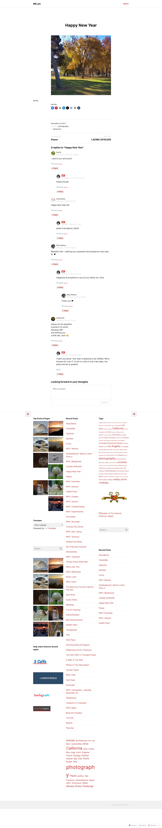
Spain (91, 780)
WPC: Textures (72, 537)
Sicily (105, 474)
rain (107, 465)
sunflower (111, 476)
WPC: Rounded (73, 522)
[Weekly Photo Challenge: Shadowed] (40, 429)
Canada (126, 429)
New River (70, 595)
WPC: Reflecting (73, 572)
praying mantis (102, 465)
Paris (115, 455)
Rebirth (69, 723)
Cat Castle (70, 517)
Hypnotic (70, 434)
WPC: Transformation (75, 507)
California (74, 748)
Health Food (71, 491)
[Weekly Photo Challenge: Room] (40, 488)
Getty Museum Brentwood (110, 440)
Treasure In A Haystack (76, 703)
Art (89, 740)
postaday (122, 462)
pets (126, 455)
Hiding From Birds (74, 542)
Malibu (125, 449)
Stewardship (71, 552)
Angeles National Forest (105, 422)
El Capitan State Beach (109, 437)
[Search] (60, 548)
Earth (78, 752)
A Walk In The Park (74, 660)
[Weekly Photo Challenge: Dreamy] (55, 444)
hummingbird (121, 440)
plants (107, 462)
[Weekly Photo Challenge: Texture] (55, 629)
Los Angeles (113, 446)
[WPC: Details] (40, 460)
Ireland (69, 758)
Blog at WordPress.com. (120, 805)
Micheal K (57, 129)
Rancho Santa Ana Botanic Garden (118, 465)
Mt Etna (116, 452)
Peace (54, 139)
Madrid (121, 449)
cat (106, 432)
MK (63, 175)
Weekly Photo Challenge (79, 786)
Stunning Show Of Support (78, 645)
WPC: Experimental (74, 512)
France (69, 755)
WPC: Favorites (73, 481)
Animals (70, 740)
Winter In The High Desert (77, 665)
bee (116, 425)
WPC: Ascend (72, 486)
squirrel (106, 476)
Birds (85, 743)
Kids (80, 758)
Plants (73, 775)
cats (109, 432)
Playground (71, 698)
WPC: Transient (73, 557)
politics (81, 776)
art (103, 425)
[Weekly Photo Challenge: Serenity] (40, 444)
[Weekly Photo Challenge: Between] (55, 472)
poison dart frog (113, 462)
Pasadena (120, 455)
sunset (117, 476)
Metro (100, 452)
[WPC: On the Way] (55, 504)
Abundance (71, 423)
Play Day (70, 728)
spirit (68, 783)
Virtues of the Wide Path (77, 562)
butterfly (106, 429)
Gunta (58, 152)
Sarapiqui (101, 474)
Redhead (70, 605)
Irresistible (70, 428)
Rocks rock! (71, 577)
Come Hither (71, 600)
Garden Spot (71, 625)
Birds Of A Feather (74, 713)
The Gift (69, 718)
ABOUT (126, 4)
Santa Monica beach (122, 471)
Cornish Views (72, 670)
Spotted (69, 438)
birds (101, 429)
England (85, 752)
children (101, 435)
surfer (120, 476)
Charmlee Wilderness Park (117, 432)
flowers (126, 438)
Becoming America (74, 620)
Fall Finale (70, 680)
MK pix (37, 3)
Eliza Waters (61, 245)
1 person (60, 164)
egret (100, 437)
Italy (75, 758)
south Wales (123, 474)
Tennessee (76, 783)
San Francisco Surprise (76, 547)
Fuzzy (68, 444)
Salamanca (102, 468)
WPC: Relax (71, 708)
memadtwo (60, 199)
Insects (85, 755)
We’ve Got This (72, 567)
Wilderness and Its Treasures (79, 650)
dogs (73, 752)
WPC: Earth (71, 582)
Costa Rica (116, 435)
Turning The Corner (74, 527)
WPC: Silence (72, 449)
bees (119, 425)
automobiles (77, 744)
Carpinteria (102, 432)
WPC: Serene (72, 501)
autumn (113, 425)
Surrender (70, 685)
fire (122, 437)
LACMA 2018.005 (101, 139)
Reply (55, 168)
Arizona (120, 422)
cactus (110, 429)
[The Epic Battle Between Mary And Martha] (55, 488)
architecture (81, 740)
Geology (77, 755)
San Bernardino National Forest (114, 468)
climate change (107, 435)
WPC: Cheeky (72, 497)
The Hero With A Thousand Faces (81, 655)
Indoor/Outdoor (72, 615)
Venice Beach (103, 480)
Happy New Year (73, 471)
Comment (104, 402)
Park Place (70, 640)
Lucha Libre (116, 449)
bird (123, 425)
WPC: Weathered (73, 461)
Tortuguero (125, 476)
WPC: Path (71, 675)
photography (63, 126)
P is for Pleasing (73, 610)
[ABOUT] (55, 458)
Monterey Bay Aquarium (108, 452)
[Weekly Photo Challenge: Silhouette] (55, 429)
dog (122, 435)
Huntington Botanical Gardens (111, 443)
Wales (85, 783)
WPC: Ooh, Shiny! (74, 532)
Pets (75, 761)
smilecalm (60, 318)
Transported (71, 630)
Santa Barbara (82, 780)
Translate (52, 528)
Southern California (114, 474)
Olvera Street (110, 455)
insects (126, 443)
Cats (85, 749)
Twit (68, 635)
